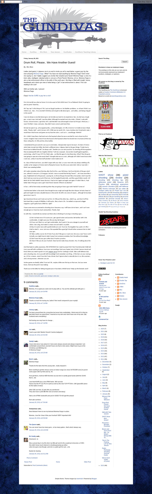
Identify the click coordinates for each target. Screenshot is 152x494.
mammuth (79, 479)
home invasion (124, 200)
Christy (31, 310)
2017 (102, 342)
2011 (102, 359)
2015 (102, 348)
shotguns (125, 192)
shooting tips (117, 180)
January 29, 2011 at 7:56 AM (38, 402)
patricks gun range (118, 206)
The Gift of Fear (112, 204)
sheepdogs (116, 192)
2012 (102, 356)
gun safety (122, 188)
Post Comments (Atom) (40, 465)
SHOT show (106, 175)
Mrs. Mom (122, 293)
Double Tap (123, 280)
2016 (102, 345)
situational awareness (119, 184)
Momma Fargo (38, 74)
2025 (102, 329)
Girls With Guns (104, 308)
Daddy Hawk (123, 277)
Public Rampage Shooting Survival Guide (106, 451)
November (105, 364)
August (104, 374)
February (105, 391)
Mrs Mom (43, 52)
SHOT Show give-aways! (106, 418)
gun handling (116, 196)
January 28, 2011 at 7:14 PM (38, 303)
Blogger (94, 479)
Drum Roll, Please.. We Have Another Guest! (106, 406)
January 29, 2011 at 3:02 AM (38, 335)
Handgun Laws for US (107, 263)
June (104, 380)
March (104, 388)
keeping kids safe (104, 192)
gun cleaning (102, 206)
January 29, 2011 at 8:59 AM (38, 418)
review (119, 177)
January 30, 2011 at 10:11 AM (38, 454)
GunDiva (33, 52)
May (103, 383)
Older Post (87, 462)
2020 (102, 334)
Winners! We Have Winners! (106, 398)
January (105, 394)
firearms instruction (34, 276)
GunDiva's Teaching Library (85, 52)
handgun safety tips (53, 276)
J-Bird (121, 287)
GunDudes (68, 52)
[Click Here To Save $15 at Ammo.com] (106, 129)
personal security (114, 198)
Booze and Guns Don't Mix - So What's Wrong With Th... (106, 433)
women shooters (108, 186)
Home (24, 52)
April (104, 385)
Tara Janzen (55, 52)
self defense (123, 186)
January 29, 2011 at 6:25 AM (38, 353)
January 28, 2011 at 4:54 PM (38, 291)
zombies (103, 194)
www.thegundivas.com (118, 96)
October (105, 367)
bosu (107, 196)
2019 (102, 337)
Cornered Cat (103, 319)
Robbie (121, 296)
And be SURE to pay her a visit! (40, 96)
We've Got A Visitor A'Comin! (106, 459)
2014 (102, 351)
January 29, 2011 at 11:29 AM (38, 430)
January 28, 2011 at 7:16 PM (38, 323)
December (105, 362)
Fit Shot (123, 194)
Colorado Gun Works (107, 202)
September (105, 370)
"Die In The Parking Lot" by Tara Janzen (107, 443)
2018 (102, 340)
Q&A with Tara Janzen (106, 413)
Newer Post (28, 462)
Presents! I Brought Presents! (106, 424)
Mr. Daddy (32, 436)
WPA (109, 206)
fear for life (123, 204)
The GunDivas (114, 90)
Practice (102, 184)
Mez (120, 290)
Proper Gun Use (120, 190)
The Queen (32, 424)
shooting (102, 180)
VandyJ (31, 341)
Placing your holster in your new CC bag (104, 287)
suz (30, 329)
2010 (102, 465)
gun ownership (114, 194)
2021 (102, 331)
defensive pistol (105, 182)
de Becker (114, 200)
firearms (120, 182)
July (103, 377)
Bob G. (31, 359)
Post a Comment (32, 458)
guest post (44, 276)
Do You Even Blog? (104, 300)
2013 (102, 354)
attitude (101, 196)
